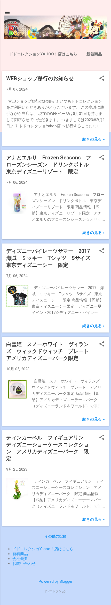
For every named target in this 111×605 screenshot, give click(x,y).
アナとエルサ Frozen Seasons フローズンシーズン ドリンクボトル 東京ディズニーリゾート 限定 (50, 164)
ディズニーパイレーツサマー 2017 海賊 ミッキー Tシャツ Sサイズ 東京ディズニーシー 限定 (51, 258)
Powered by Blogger (56, 581)
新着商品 (94, 54)
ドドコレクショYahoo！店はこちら (43, 549)
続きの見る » (93, 139)
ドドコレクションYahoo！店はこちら (43, 54)
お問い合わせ (24, 563)
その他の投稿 (55, 536)
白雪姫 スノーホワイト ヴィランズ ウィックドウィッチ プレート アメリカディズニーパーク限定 (50, 351)
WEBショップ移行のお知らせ (40, 78)
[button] (102, 78)
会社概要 (20, 558)
